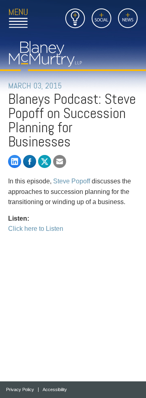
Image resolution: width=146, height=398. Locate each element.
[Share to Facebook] (29, 161)
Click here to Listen (35, 228)
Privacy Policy (20, 389)
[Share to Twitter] (44, 161)
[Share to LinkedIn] (14, 161)
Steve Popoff (71, 181)
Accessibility (55, 389)
